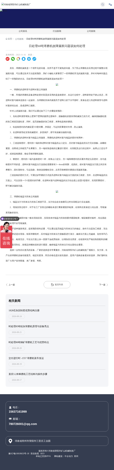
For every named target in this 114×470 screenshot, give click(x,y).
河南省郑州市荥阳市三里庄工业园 (32, 441)
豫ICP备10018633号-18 (18, 454)
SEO (42, 453)
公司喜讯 (23, 31)
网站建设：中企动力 (63, 456)
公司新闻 (91, 31)
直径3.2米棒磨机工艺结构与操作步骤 (28, 374)
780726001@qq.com (23, 424)
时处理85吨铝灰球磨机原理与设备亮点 (29, 326)
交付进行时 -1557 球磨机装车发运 (26, 358)
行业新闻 (57, 31)
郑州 (76, 456)
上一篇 (11, 285)
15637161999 (18, 411)
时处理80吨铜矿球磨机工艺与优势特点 (29, 342)
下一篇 (102, 285)
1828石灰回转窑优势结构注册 (24, 310)
